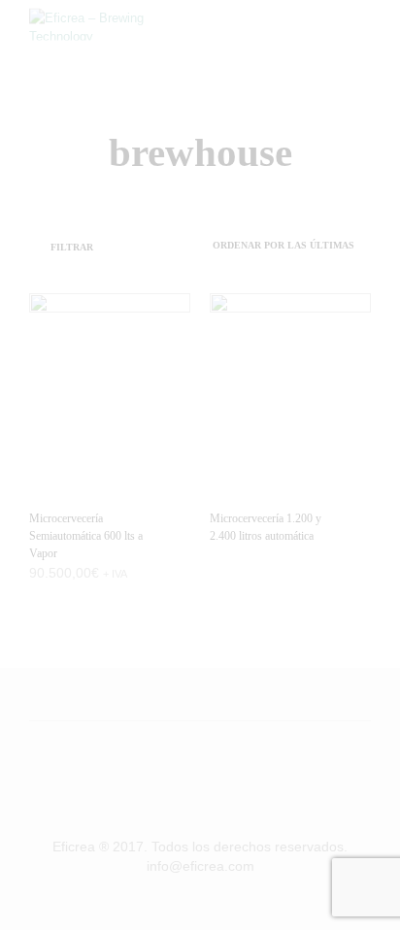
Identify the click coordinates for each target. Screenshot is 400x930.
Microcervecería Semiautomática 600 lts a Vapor (86, 536)
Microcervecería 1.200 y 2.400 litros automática (265, 527)
